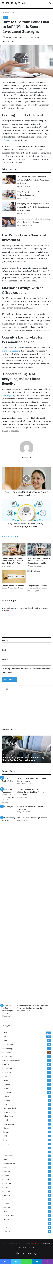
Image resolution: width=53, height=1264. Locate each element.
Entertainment (9, 1164)
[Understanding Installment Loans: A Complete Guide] (14, 576)
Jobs (5, 1168)
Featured (7, 1184)
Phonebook (8, 1045)
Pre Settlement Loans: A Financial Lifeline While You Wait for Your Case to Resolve (33, 180)
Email (4, 650)
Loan (13, 12)
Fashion (6, 1084)
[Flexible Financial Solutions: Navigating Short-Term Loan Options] (9, 222)
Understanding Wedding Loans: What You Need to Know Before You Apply (12, 560)
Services (6, 1088)
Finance (6, 1132)
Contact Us (29, 1247)
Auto (5, 1104)
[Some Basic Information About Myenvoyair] (9, 810)
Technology (8, 1049)
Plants (5, 1227)
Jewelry (6, 1172)
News (5, 1080)
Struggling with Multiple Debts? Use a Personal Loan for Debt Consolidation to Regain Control (33, 207)
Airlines (6, 1203)
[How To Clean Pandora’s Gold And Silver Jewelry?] (9, 781)
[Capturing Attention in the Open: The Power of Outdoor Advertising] (9, 1010)
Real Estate (7, 1092)
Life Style (7, 1072)
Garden (6, 1219)
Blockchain (7, 1068)
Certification (8, 1215)
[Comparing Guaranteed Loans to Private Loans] (39, 576)
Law (5, 1076)
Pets (5, 1152)
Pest (5, 1223)
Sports (6, 1144)
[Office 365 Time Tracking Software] (9, 909)
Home (6, 12)
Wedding (6, 1195)
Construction (8, 1124)
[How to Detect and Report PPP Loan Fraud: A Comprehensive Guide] (39, 549)
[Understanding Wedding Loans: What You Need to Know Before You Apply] (14, 549)
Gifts (5, 1160)
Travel (6, 1096)
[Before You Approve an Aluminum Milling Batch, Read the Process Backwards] (9, 796)
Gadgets (6, 1191)
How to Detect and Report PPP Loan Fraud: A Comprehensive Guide (38, 560)
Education (7, 1100)
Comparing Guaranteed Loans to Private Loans (37, 586)
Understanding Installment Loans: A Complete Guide (13, 586)
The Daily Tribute (43, 1243)
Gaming (6, 1128)
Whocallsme (8, 1116)
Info (5, 1037)
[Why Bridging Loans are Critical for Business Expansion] (9, 195)
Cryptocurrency (9, 1112)
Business (7, 1053)
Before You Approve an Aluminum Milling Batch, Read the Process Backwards (31, 792)
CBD (5, 1136)
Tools (5, 1187)
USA (5, 1033)
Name (5, 641)
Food (5, 1120)
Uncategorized (9, 1108)
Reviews (6, 1180)
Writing (6, 1211)
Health (6, 1064)
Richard (8, 37)
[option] (26, 749)
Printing (6, 1231)
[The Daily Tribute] (16, 3)
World (5, 1041)
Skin (5, 1199)
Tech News (7, 1057)
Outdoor (6, 1207)
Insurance (7, 1148)
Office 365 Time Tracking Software (32, 818)
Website (5, 659)
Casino (6, 1176)
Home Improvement (11, 1061)
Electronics (8, 1156)
